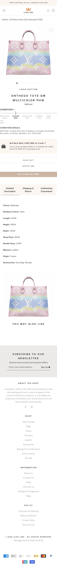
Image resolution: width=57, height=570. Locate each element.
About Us (28, 473)
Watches (28, 435)
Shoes (28, 431)
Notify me (28, 166)
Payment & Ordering (28, 511)
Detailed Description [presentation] (9, 189)
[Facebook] (25, 406)
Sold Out (28, 160)
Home (5, 19)
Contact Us (28, 478)
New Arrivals (29, 422)
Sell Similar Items (28, 174)
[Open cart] (53, 10)
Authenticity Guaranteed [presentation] (47, 189)
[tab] (10, 190)
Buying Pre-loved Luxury (28, 449)
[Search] (48, 10)
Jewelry (28, 440)
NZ (42, 540)
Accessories (28, 444)
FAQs (28, 482)
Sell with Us (28, 487)
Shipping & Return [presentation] (28, 189)
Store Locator (28, 453)
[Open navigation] (3, 10)
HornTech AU (32, 540)
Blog (28, 496)
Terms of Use (28, 525)
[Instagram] (32, 406)
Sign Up (44, 367)
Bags (28, 426)
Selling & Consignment (28, 491)
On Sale (28, 458)
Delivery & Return (28, 515)
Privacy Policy (28, 520)
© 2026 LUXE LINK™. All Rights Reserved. (28, 537)
